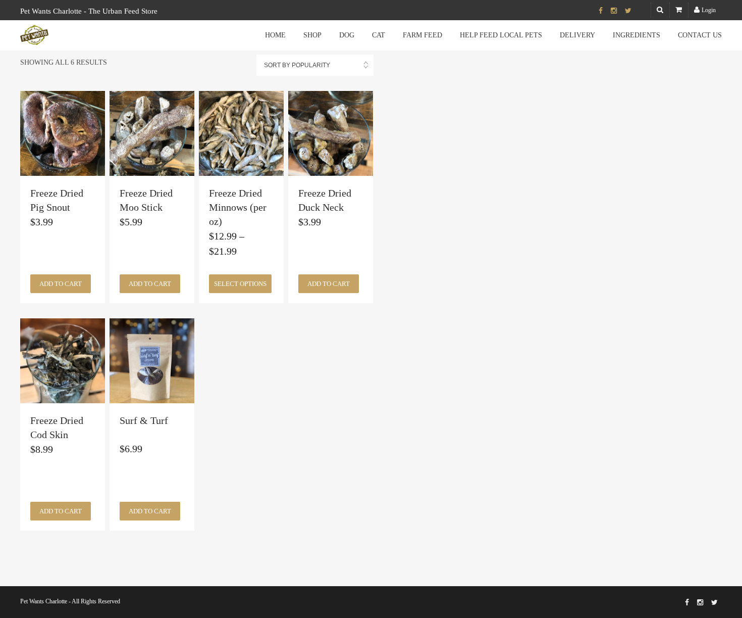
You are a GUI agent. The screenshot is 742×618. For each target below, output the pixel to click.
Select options (240, 284)
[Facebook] (601, 11)
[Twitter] (628, 11)
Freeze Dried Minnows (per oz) (238, 207)
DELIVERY (577, 35)
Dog (346, 35)
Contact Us (700, 35)
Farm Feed (422, 35)
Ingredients (636, 35)
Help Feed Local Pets (501, 35)
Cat (378, 35)
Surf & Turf (144, 420)
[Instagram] (614, 11)
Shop (312, 35)
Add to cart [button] (60, 284)
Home (275, 35)
